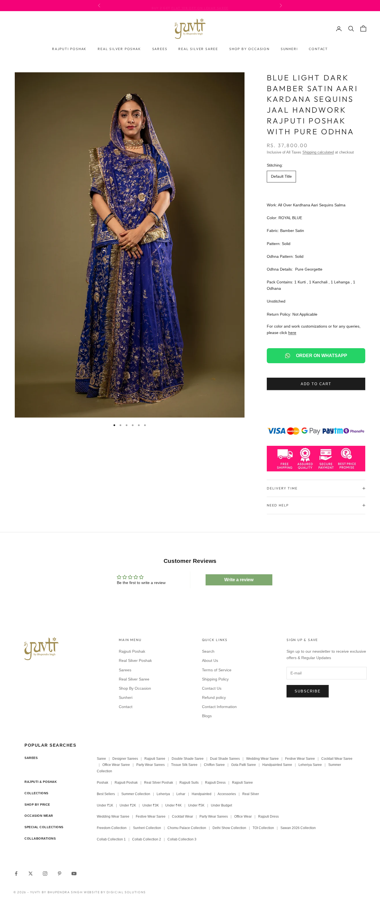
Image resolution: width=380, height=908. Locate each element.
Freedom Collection (112, 828)
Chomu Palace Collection (186, 828)
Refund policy (214, 697)
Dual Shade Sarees (225, 759)
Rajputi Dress (215, 783)
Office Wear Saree (116, 765)
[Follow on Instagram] (45, 873)
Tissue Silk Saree (184, 765)
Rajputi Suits (189, 783)
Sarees (159, 49)
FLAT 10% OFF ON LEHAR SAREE (199, 6)
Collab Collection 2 (147, 839)
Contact (318, 49)
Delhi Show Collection (229, 828)
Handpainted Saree (277, 765)
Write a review (238, 579)
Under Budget (221, 805)
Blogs (207, 716)
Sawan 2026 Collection (298, 828)
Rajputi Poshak (69, 49)
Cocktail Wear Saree (336, 759)
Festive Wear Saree (300, 759)
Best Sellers (106, 794)
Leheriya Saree (310, 765)
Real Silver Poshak (119, 49)
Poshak (102, 783)
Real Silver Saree (198, 49)
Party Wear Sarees (150, 765)
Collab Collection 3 (181, 839)
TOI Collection (263, 828)
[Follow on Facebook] (16, 873)
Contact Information (219, 706)
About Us (210, 660)
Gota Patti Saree (243, 765)
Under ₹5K (196, 805)
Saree (101, 759)
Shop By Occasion (249, 49)
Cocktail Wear (182, 816)
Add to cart (316, 384)
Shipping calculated (318, 152)
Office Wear (243, 816)
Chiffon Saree (214, 765)
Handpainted (201, 794)
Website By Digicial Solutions (115, 892)
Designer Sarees (125, 759)
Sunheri (289, 49)
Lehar (180, 794)
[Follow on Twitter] (30, 873)
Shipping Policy (215, 679)
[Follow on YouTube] (74, 873)
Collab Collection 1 (112, 839)
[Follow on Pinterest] (59, 873)
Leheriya (163, 794)
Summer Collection (135, 794)
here (292, 332)
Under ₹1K (105, 805)
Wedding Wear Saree (262, 759)
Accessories (227, 794)
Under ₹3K (150, 805)
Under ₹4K (173, 805)
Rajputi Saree (154, 759)
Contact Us (211, 688)
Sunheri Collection (147, 828)
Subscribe (308, 691)
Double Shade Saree (188, 759)
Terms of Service (216, 670)
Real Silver (250, 794)
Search (208, 651)
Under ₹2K (128, 805)
